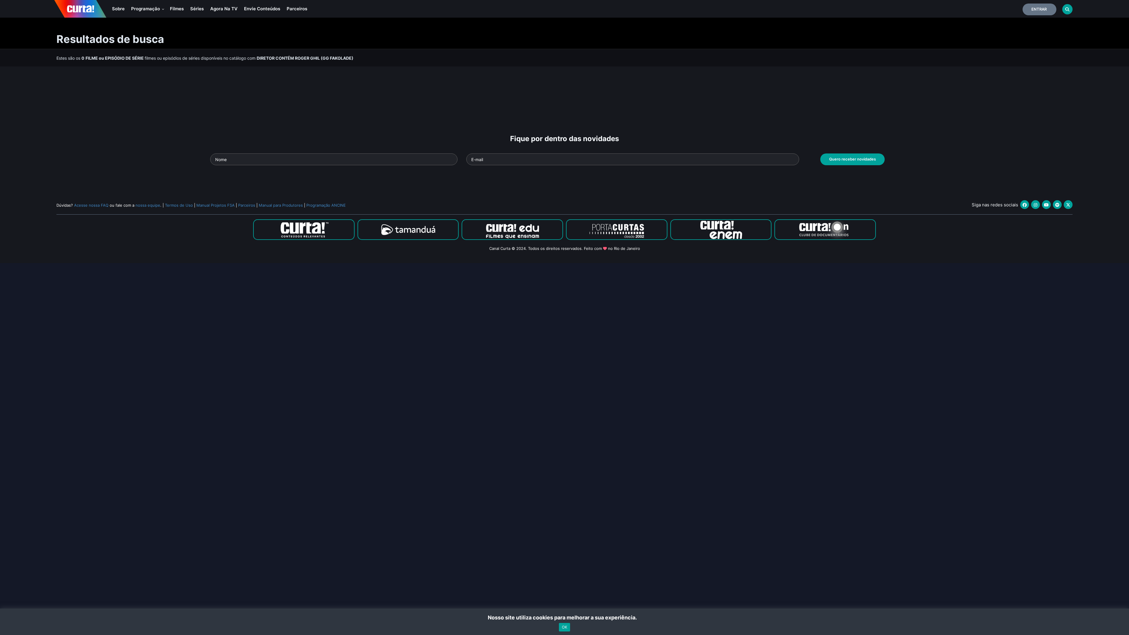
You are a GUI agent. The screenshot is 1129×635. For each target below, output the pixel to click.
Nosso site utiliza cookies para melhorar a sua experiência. (565, 617)
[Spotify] (1057, 204)
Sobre (118, 8)
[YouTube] (1046, 204)
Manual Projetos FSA (215, 205)
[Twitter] (1068, 204)
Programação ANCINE (326, 205)
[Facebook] (1024, 204)
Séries (197, 8)
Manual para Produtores (281, 205)
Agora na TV (224, 8)
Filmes (177, 8)
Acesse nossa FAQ (91, 205)
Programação (146, 8)
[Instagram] (1035, 204)
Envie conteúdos (262, 8)
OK (564, 627)
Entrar (1039, 9)
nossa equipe (148, 205)
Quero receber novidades (852, 159)
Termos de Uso (179, 205)
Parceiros (297, 8)
